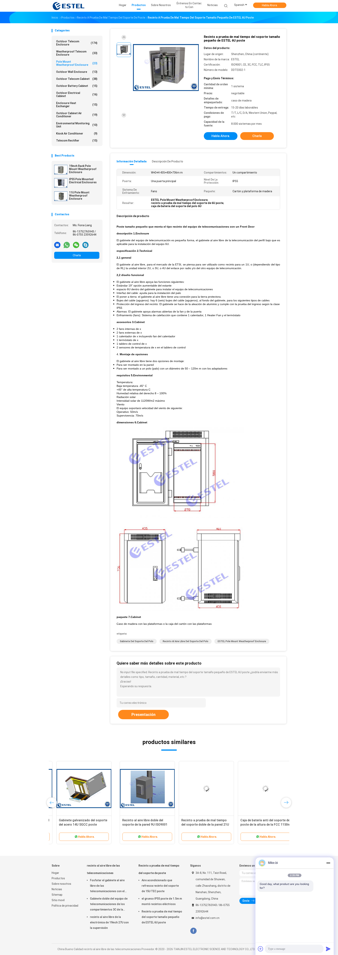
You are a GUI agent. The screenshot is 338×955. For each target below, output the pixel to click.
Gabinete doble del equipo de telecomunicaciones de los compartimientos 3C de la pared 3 (109, 904)
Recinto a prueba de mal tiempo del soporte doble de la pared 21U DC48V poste (137, 824)
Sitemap (57, 894)
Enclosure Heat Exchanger (76, 104)
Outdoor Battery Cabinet (76, 85)
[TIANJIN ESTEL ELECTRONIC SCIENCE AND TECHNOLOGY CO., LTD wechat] (76, 245)
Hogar (55, 872)
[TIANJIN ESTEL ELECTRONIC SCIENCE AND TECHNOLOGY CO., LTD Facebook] (193, 930)
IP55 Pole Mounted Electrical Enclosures (83, 181)
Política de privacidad (65, 905)
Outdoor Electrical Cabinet (76, 94)
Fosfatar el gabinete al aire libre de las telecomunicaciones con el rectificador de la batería (107, 886)
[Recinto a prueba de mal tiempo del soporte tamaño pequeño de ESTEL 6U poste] (166, 68)
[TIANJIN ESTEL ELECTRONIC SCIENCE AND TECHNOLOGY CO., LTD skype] (85, 245)
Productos (58, 878)
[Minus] (328, 863)
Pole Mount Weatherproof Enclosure (76, 63)
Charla (77, 255)
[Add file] (260, 948)
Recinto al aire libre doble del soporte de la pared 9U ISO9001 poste (76, 824)
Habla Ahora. (270, 5)
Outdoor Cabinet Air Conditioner (76, 115)
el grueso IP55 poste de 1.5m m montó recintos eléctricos (162, 901)
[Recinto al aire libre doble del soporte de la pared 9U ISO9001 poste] (79, 788)
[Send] (328, 948)
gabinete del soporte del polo (136, 641)
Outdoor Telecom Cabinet (76, 78)
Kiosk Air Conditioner (76, 133)
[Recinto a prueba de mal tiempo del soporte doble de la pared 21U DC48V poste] (138, 788)
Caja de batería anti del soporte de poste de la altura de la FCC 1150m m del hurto (197, 824)
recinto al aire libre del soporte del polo (185, 641)
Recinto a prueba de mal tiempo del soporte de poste (158, 869)
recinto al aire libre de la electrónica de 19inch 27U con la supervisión (109, 922)
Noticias (57, 889)
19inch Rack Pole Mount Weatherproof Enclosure (82, 169)
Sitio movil (58, 900)
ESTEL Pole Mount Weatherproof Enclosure (242, 641)
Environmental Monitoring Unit (76, 125)
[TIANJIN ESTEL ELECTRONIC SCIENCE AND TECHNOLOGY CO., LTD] (69, 6)
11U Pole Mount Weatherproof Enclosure (79, 195)
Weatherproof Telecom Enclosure (76, 53)
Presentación (143, 714)
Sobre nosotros (61, 883)
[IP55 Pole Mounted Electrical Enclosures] (60, 183)
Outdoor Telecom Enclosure (76, 43)
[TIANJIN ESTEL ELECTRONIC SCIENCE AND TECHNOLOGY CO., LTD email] (57, 245)
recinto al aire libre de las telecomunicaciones (103, 869)
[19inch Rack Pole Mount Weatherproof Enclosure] (60, 169)
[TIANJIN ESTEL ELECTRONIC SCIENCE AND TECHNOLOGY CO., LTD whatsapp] (67, 245)
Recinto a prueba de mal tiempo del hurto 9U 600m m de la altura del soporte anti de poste (254, 824)
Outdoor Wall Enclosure (76, 71)
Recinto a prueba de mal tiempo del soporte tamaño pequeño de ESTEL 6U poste (162, 917)
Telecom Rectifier (76, 140)
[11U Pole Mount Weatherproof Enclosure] (60, 196)
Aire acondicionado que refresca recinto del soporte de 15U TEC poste (160, 886)
